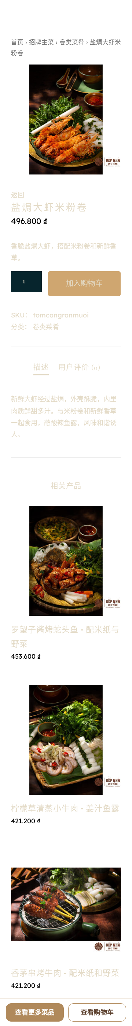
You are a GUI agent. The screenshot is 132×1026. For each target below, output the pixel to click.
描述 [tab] (41, 367)
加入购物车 (84, 283)
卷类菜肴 (71, 42)
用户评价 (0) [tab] (79, 367)
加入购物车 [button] (66, 671)
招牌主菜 (41, 42)
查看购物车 (97, 1012)
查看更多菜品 (35, 1012)
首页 (17, 42)
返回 (17, 195)
